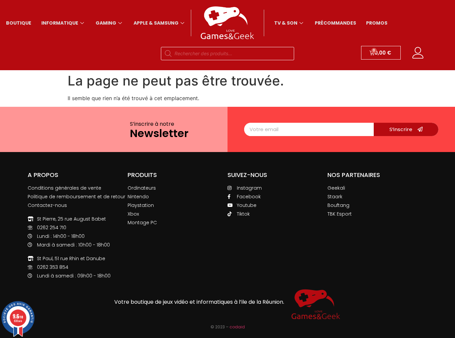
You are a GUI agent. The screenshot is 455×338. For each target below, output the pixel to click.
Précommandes (335, 23)
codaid (237, 327)
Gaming (106, 23)
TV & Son (285, 23)
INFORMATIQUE (59, 23)
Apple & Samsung (156, 23)
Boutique (18, 23)
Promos (376, 23)
